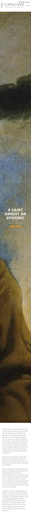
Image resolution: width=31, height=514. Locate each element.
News (12, 226)
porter (18, 226)
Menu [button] (29, 5)
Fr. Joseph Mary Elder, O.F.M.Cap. (16, 223)
